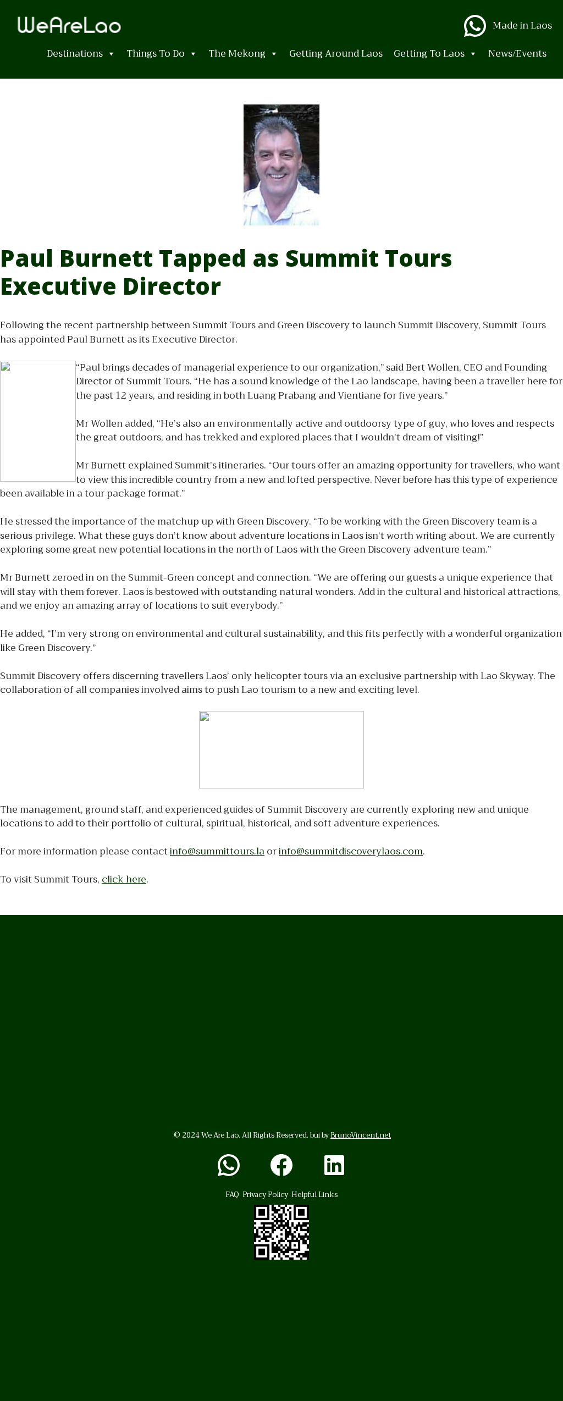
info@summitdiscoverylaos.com (351, 851)
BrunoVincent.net (360, 1135)
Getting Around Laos (336, 54)
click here (124, 879)
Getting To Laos (429, 54)
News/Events (517, 54)
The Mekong (237, 54)
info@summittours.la (217, 851)
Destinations (75, 54)
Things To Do (155, 54)
